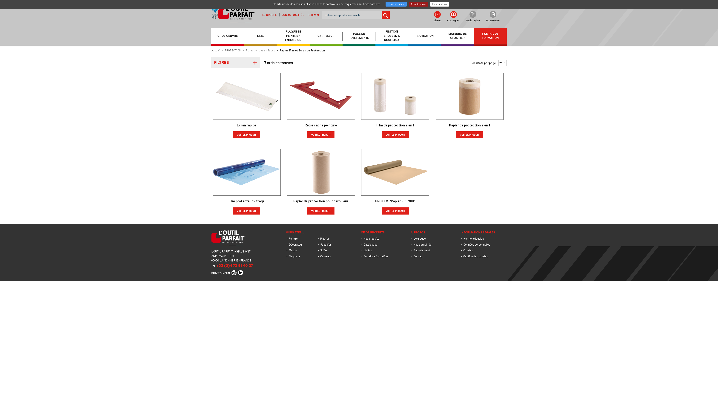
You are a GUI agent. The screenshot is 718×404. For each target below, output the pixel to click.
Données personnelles (476, 244)
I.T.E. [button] (260, 36)
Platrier (324, 238)
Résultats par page (483, 63)
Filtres (221, 62)
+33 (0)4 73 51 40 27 (234, 265)
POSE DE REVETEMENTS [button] (359, 36)
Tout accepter (397, 4)
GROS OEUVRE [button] (227, 36)
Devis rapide (473, 20)
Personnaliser (439, 4)
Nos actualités (292, 14)
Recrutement (422, 250)
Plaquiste (294, 256)
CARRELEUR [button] (326, 36)
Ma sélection (493, 20)
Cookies (468, 250)
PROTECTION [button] (424, 36)
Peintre (293, 238)
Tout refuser (419, 4)
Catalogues (453, 20)
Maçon (293, 250)
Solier (323, 250)
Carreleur (325, 256)
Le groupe (269, 14)
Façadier (325, 244)
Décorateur (296, 244)
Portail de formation (490, 36)
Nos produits (371, 238)
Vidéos (437, 20)
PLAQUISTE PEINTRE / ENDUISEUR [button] (293, 36)
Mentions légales (473, 238)
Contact (314, 14)
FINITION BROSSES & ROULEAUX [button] (392, 36)
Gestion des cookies (475, 256)
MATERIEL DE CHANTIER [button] (457, 36)
